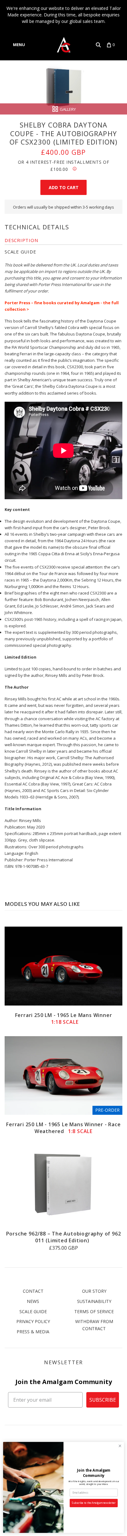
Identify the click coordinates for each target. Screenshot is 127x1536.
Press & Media (33, 1332)
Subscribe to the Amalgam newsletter (93, 1503)
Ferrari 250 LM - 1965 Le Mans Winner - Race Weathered (63, 1128)
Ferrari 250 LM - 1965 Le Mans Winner (63, 1018)
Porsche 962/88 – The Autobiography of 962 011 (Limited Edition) (63, 1237)
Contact (33, 1291)
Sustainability (94, 1301)
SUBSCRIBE (102, 1399)
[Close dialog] (120, 1446)
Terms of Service (94, 1311)
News (33, 1301)
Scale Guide (33, 1311)
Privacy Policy (33, 1321)
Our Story (94, 1291)
